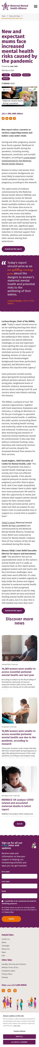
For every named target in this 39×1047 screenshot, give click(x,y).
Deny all (19, 1036)
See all (19, 824)
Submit (11, 919)
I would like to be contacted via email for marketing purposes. (19, 902)
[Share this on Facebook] (14, 118)
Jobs (3, 956)
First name (6, 872)
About (4, 942)
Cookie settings (19, 1031)
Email (4, 891)
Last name (6, 881)
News (4, 952)
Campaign (5, 946)
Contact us (6, 939)
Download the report (13, 249)
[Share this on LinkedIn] (6, 118)
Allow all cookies (19, 1042)
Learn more (16, 1025)
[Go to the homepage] (17, 6)
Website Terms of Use (10, 967)
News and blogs (14, 16)
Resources (6, 949)
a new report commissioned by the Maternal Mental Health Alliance (19, 160)
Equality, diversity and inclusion (14, 964)
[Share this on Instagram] (15, 990)
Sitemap (5, 977)
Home (4, 16)
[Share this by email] (3, 118)
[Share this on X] (10, 118)
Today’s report (8, 522)
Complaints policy (8, 971)
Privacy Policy (9, 912)
